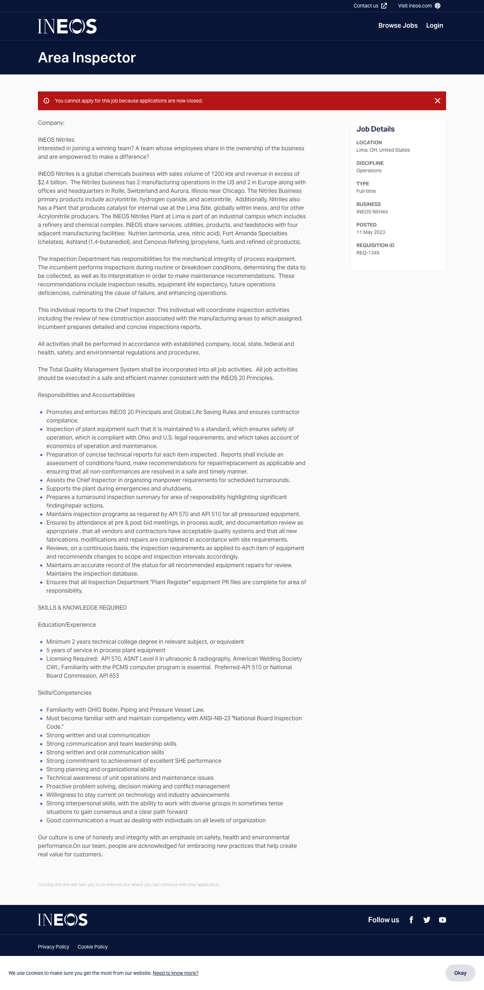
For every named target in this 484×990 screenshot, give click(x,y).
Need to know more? (175, 973)
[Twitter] (426, 919)
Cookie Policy (93, 947)
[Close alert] (437, 101)
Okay (460, 973)
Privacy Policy (53, 947)
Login (434, 25)
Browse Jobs (398, 25)
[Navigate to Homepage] (67, 26)
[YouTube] (442, 919)
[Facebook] (411, 919)
